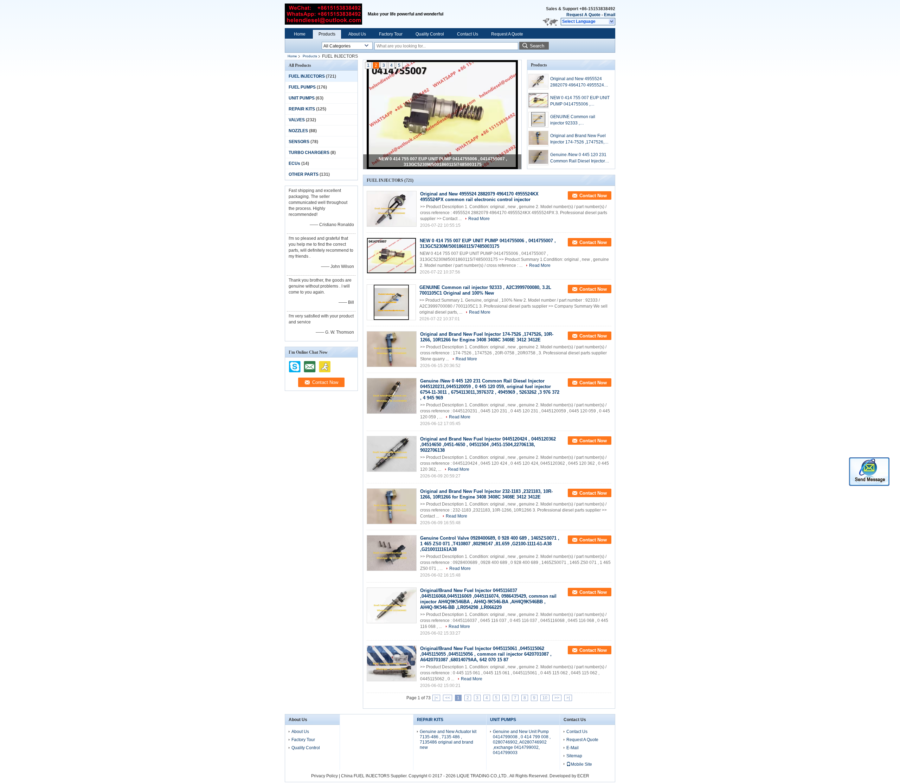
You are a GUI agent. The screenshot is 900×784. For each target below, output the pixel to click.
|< (436, 697)
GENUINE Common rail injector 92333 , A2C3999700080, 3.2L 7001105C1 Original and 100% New (580, 120)
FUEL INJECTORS (307, 76)
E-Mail (572, 747)
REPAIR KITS (302, 109)
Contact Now (593, 195)
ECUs (294, 163)
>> (556, 697)
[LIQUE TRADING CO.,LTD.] (612, 22)
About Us (357, 34)
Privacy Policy (324, 775)
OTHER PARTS (304, 174)
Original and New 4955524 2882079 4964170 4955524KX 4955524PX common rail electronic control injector (580, 82)
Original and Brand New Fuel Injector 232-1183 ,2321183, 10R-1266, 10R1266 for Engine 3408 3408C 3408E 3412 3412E (486, 494)
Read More (479, 218)
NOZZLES (298, 130)
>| (568, 697)
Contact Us (467, 34)
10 (544, 697)
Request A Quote (583, 14)
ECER (583, 775)
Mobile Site (581, 764)
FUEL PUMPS (302, 87)
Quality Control (430, 34)
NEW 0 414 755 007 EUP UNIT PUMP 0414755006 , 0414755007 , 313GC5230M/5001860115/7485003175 (580, 101)
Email (609, 14)
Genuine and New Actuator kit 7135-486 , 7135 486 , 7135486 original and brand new (448, 739)
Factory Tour (391, 34)
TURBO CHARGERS (309, 152)
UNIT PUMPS (302, 98)
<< (447, 697)
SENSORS (299, 141)
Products (327, 34)
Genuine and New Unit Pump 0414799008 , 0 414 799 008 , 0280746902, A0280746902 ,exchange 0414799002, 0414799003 (522, 742)
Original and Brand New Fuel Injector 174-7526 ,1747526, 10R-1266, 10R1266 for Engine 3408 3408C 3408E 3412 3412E (578, 139)
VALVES (297, 119)
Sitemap (574, 755)
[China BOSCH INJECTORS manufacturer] (323, 14)
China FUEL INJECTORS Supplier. (375, 775)
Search (537, 46)
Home (300, 34)
